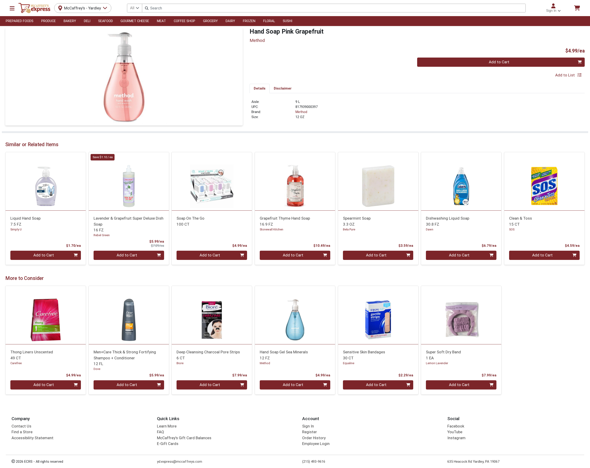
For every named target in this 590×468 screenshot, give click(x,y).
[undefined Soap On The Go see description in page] (212, 181)
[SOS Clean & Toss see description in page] (544, 181)
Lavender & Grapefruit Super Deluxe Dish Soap (128, 224)
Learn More (167, 426)
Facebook (455, 426)
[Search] (146, 8)
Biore (180, 363)
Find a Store (22, 432)
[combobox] (333, 8)
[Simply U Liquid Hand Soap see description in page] (45, 181)
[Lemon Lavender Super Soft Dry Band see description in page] (461, 315)
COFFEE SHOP (184, 21)
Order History (314, 438)
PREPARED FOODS (19, 21)
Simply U (16, 229)
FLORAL (269, 21)
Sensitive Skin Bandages (364, 355)
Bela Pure (349, 229)
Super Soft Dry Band (443, 355)
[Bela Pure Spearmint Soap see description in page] (378, 181)
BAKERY (70, 21)
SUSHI (287, 21)
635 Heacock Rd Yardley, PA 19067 (473, 461)
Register (309, 432)
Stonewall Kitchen (271, 229)
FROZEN (249, 21)
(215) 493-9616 (313, 461)
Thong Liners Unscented (31, 355)
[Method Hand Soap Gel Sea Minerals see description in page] (295, 315)
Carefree (16, 363)
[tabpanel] (417, 111)
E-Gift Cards (167, 443)
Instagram (456, 438)
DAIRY (230, 21)
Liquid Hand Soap (25, 221)
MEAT (161, 21)
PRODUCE (48, 21)
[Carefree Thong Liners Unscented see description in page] (45, 315)
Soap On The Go (190, 221)
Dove (97, 369)
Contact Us (21, 426)
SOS (511, 229)
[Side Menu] (12, 8)
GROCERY (210, 21)
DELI (87, 21)
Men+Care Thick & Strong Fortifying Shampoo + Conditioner (125, 358)
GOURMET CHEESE (135, 21)
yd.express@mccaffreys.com (179, 461)
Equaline (348, 363)
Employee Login (316, 443)
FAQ (160, 432)
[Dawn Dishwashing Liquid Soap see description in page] (461, 181)
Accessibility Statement (32, 438)
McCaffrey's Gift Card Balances (184, 438)
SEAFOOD (105, 21)
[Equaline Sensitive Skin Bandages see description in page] (378, 315)
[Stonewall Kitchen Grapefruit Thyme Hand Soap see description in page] (295, 181)
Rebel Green (102, 235)
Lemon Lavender (437, 363)
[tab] (260, 88)
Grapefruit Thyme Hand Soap (285, 221)
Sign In (308, 426)
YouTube (454, 432)
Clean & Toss (520, 221)
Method (301, 112)
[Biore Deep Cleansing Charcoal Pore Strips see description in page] (212, 315)
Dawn (429, 229)
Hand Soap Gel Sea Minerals (284, 355)
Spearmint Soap (357, 221)
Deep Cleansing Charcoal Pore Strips (208, 355)
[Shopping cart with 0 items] (576, 8)
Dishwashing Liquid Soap (447, 221)
